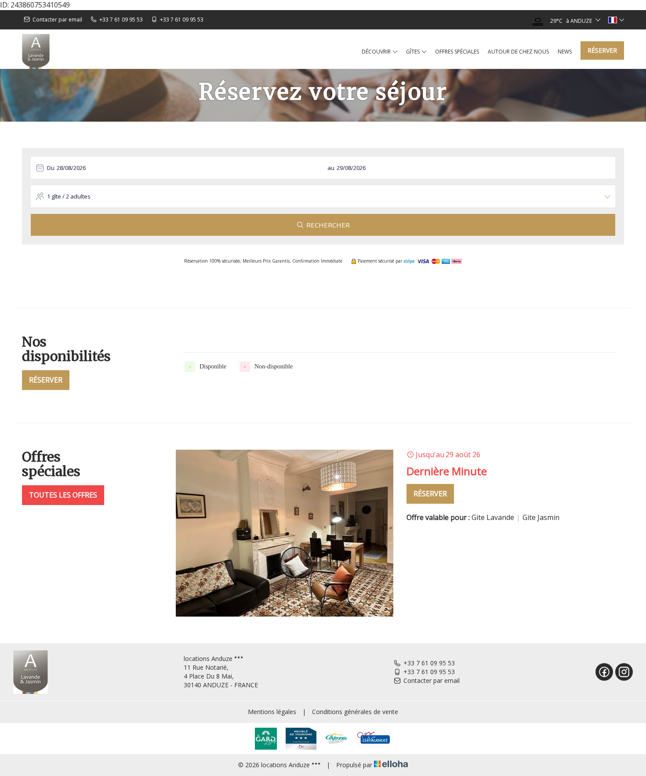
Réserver (602, 50)
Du (50, 168)
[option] (400, 533)
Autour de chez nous (518, 51)
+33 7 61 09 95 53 (429, 663)
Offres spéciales (457, 51)
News (565, 51)
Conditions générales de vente (355, 711)
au (330, 168)
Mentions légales (272, 711)
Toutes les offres (63, 495)
